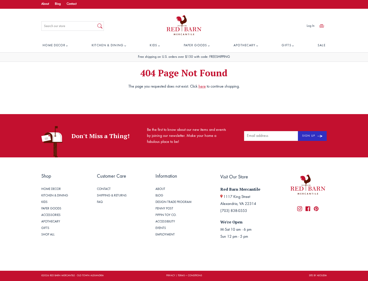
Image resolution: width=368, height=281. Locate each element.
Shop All (48, 234)
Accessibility (165, 221)
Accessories (51, 215)
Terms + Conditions (190, 275)
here (202, 87)
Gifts (286, 45)
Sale (321, 45)
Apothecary (245, 45)
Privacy (170, 275)
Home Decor (54, 45)
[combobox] (69, 26)
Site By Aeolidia (318, 275)
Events (160, 228)
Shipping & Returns (112, 195)
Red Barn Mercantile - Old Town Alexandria (77, 275)
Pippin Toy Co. (165, 215)
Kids (153, 45)
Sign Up (309, 135)
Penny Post (164, 208)
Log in (310, 26)
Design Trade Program (173, 202)
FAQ (100, 202)
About (45, 4)
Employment (165, 234)
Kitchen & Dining (108, 45)
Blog (58, 4)
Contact (72, 4)
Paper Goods (195, 45)
